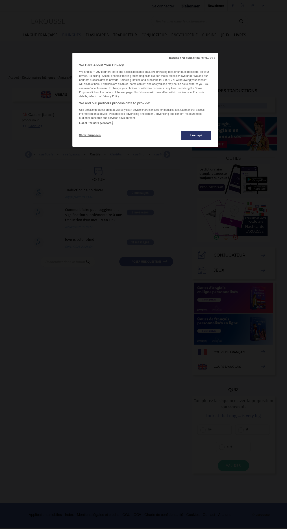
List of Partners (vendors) (96, 123)
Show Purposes (90, 135)
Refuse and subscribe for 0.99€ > (192, 58)
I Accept (196, 135)
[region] (145, 100)
